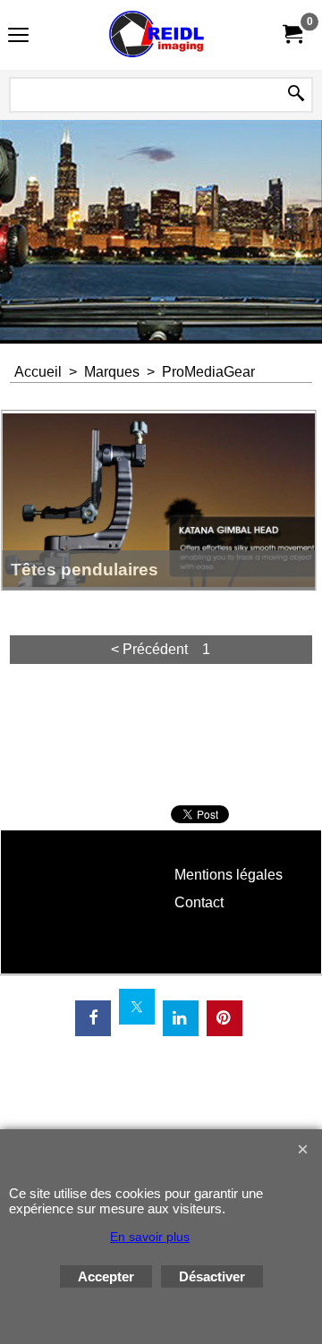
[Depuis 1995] (157, 35)
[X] (137, 1007)
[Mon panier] (291, 34)
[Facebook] (93, 1018)
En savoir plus (150, 1236)
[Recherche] (296, 95)
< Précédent (149, 649)
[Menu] (18, 37)
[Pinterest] (224, 1018)
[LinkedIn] (181, 1018)
